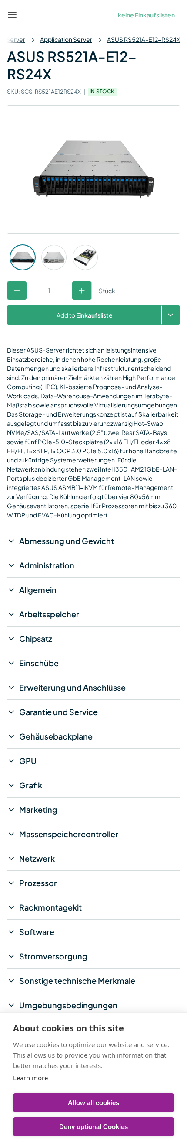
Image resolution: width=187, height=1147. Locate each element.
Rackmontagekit (50, 907)
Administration (46, 565)
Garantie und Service (58, 712)
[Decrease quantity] (17, 290)
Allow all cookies (93, 1102)
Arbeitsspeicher (49, 614)
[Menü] (12, 14)
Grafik (30, 785)
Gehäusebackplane (56, 736)
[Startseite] (32, 14)
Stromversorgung (53, 956)
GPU (28, 761)
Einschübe (39, 663)
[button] (170, 315)
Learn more (30, 1077)
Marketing (38, 810)
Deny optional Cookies (93, 1126)
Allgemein (38, 590)
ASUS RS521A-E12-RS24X (143, 39)
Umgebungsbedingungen (68, 1005)
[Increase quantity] (81, 290)
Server (15, 39)
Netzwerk (37, 858)
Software (36, 932)
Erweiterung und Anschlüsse (72, 687)
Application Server (66, 39)
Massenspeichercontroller (68, 834)
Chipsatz (35, 638)
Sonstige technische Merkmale (77, 981)
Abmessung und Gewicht (66, 541)
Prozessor (38, 883)
